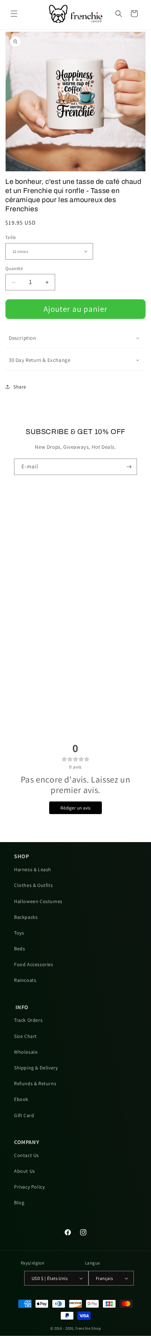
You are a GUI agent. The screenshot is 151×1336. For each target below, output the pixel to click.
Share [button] (19, 387)
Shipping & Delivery (36, 1068)
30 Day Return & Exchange (39, 360)
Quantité (14, 268)
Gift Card (24, 1115)
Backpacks (26, 917)
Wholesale (26, 1052)
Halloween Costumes (38, 901)
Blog (19, 1202)
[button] (14, 13)
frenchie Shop (88, 1328)
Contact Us (26, 1155)
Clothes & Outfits (33, 885)
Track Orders (28, 1020)
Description (22, 338)
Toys (19, 933)
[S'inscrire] (129, 467)
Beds (19, 948)
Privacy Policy (29, 1187)
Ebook (21, 1099)
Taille (10, 237)
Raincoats (25, 980)
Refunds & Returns (35, 1083)
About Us (24, 1171)
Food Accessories (33, 964)
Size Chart (25, 1036)
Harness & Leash (32, 869)
